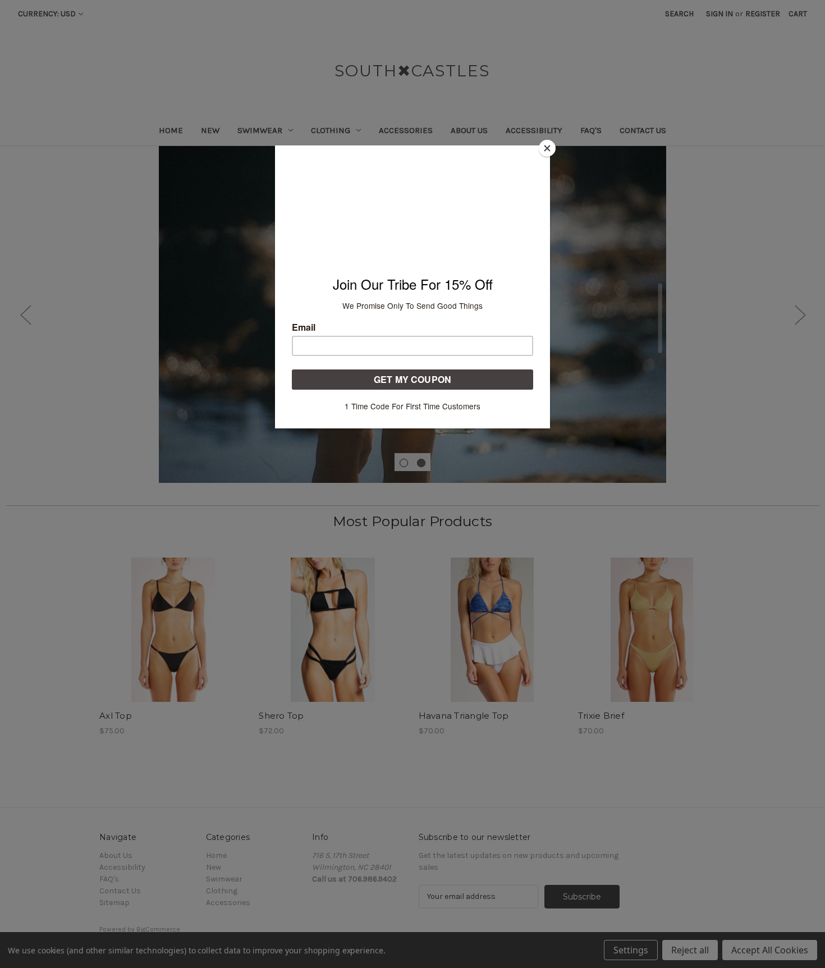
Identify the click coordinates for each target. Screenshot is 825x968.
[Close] (547, 148)
